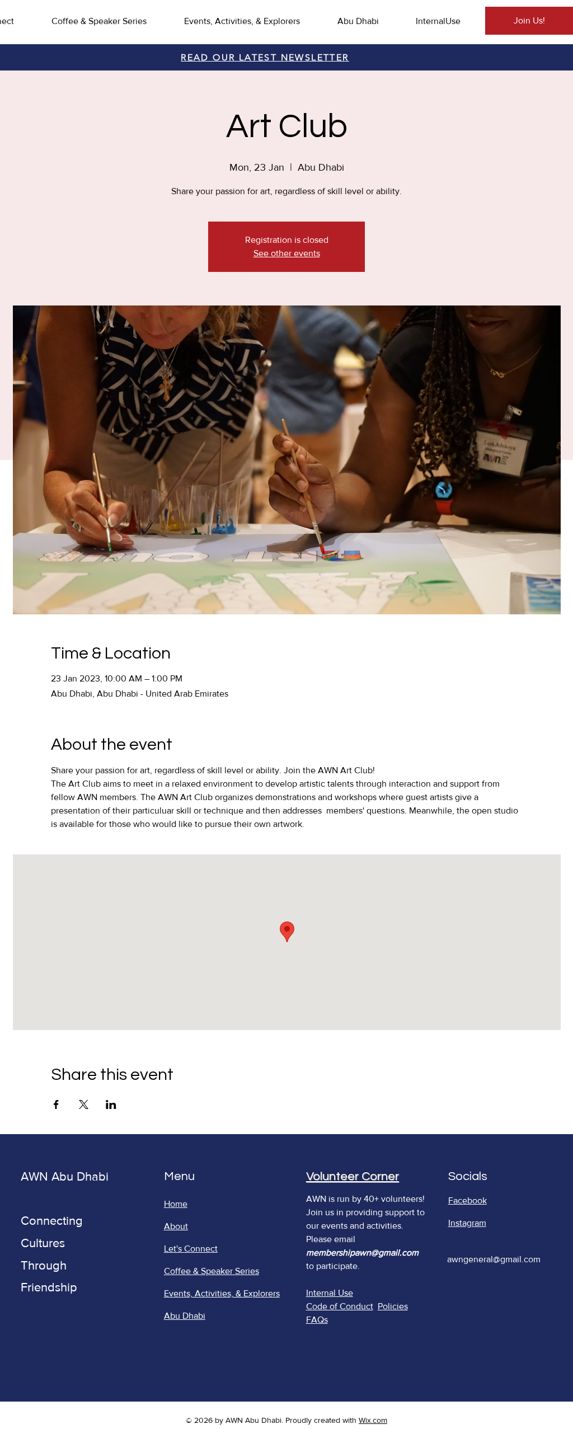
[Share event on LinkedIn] (111, 1104)
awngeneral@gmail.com (494, 1259)
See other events (286, 253)
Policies (393, 1306)
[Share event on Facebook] (56, 1104)
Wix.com (373, 1420)
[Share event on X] (83, 1104)
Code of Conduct (339, 1306)
